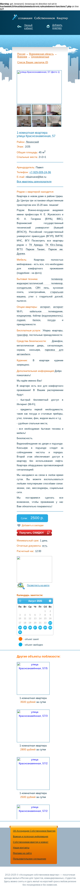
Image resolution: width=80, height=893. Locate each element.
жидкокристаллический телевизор (40, 283)
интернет (45, 307)
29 (45, 627)
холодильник (24, 287)
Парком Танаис (35, 249)
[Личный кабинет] (25, 27)
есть (44, 545)
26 (30, 627)
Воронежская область (41, 54)
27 (35, 627)
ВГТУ (19, 249)
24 (20, 627)
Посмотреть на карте (38, 585)
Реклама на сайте (22, 853)
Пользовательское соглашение (29, 859)
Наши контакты (21, 847)
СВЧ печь (42, 287)
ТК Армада (36, 244)
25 (25, 627)
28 (40, 627)
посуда (51, 320)
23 (50, 623)
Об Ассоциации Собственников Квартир (34, 831)
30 (50, 627)
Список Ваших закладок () (32, 62)
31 (20, 632)
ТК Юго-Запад (54, 244)
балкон (36, 320)
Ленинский (32, 141)
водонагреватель (52, 315)
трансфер (22, 335)
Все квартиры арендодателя (34, 181)
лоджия (21, 320)
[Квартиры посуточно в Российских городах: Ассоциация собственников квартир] (40, 16)
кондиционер (24, 315)
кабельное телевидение (46, 311)
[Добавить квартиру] (54, 27)
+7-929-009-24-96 (40, 172)
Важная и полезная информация (30, 836)
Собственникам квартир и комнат (30, 842)
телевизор (57, 279)
